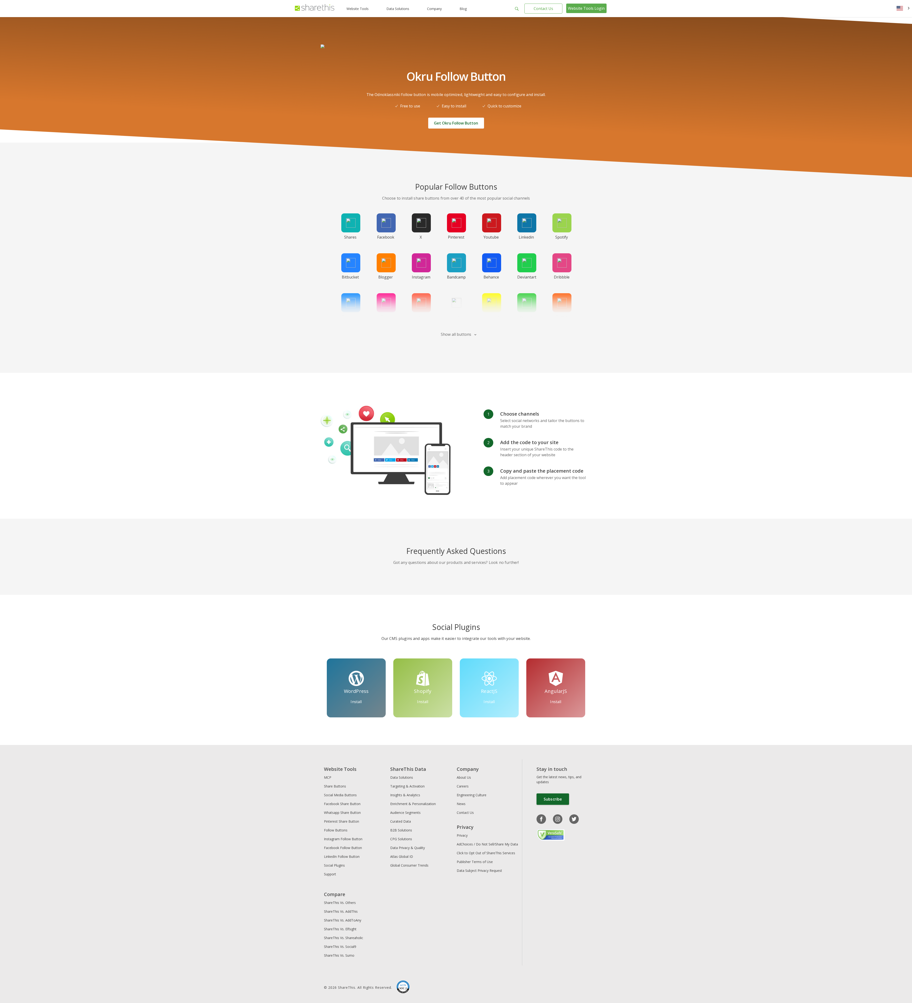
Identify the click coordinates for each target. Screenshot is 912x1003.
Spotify (561, 237)
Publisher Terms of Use (475, 861)
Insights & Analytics (405, 795)
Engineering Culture (471, 795)
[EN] (903, 9)
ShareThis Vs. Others (340, 902)
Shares (350, 237)
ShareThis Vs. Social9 (340, 946)
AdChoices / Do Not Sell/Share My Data (487, 844)
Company (434, 8)
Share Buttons (335, 786)
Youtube (491, 237)
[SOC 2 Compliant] (403, 987)
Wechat (526, 317)
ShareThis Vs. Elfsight (340, 929)
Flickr (385, 317)
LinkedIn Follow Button (342, 856)
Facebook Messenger (351, 319)
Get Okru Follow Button (456, 123)
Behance (491, 277)
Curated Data (400, 821)
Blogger (385, 277)
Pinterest (456, 237)
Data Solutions (397, 8)
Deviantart (526, 277)
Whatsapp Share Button (342, 812)
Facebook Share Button (342, 803)
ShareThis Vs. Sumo (339, 955)
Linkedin (526, 237)
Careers (463, 786)
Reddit (561, 317)
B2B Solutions (401, 830)
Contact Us (543, 8)
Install (356, 701)
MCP (327, 777)
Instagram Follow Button (343, 839)
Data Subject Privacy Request (479, 870)
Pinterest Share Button (341, 821)
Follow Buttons (335, 830)
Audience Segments (405, 812)
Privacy (462, 835)
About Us (464, 777)
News (461, 803)
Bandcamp (456, 277)
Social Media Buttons (340, 795)
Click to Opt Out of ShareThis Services (486, 853)
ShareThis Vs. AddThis (341, 911)
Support (330, 874)
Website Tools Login (586, 8)
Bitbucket (350, 277)
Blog (463, 8)
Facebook (385, 237)
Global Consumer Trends (409, 865)
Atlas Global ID (401, 856)
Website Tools (358, 8)
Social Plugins (334, 865)
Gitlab (421, 317)
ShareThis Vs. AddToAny (342, 920)
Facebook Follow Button (343, 847)
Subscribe (553, 799)
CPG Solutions (401, 839)
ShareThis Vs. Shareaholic (343, 938)
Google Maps (456, 319)
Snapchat (491, 317)
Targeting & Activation (407, 786)
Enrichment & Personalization (413, 803)
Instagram (421, 277)
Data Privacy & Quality (407, 847)
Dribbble (562, 277)
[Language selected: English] (903, 9)
